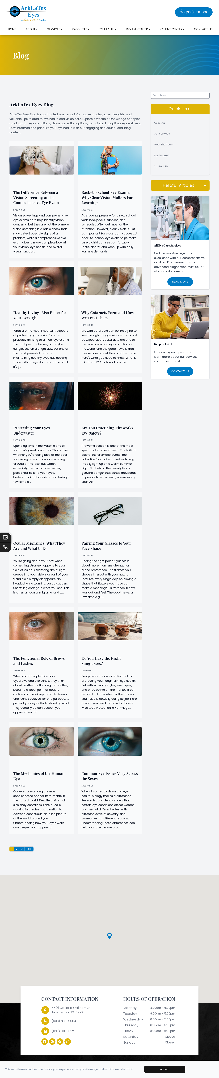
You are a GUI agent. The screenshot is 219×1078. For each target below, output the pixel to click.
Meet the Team (163, 144)
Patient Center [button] (171, 29)
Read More (180, 281)
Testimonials (162, 155)
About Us (159, 123)
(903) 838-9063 (197, 12)
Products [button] (79, 29)
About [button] (30, 29)
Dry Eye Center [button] (137, 29)
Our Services (162, 133)
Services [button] (53, 29)
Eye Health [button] (106, 29)
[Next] (29, 849)
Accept (165, 1069)
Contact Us (203, 29)
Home (12, 29)
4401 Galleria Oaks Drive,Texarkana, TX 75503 (71, 1010)
